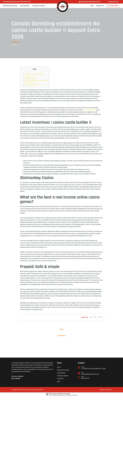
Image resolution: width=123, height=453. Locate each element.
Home (59, 367)
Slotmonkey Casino (30, 78)
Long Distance (25, 6)
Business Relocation (10, 6)
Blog (92, 6)
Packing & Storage (38, 6)
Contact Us (100, 6)
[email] (79, 373)
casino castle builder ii (89, 110)
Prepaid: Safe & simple (31, 85)
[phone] (79, 377)
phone (82, 376)
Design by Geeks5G (106, 389)
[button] (90, 317)
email (82, 372)
